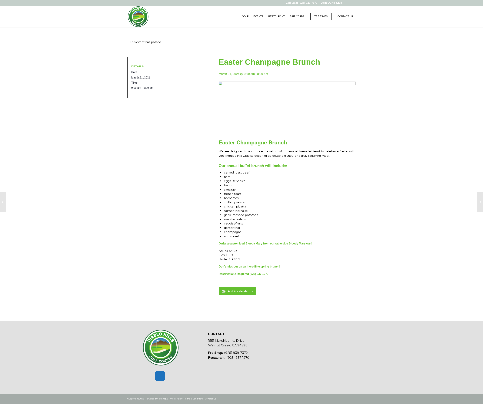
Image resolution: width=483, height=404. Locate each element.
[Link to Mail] (353, 3)
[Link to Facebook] (347, 3)
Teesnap (162, 398)
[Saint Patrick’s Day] (3, 202)
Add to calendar (238, 291)
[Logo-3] (138, 17)
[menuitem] (330, 3)
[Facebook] (160, 376)
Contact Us (210, 398)
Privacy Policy (175, 398)
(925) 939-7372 (308, 2)
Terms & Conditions (193, 398)
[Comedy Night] (480, 202)
